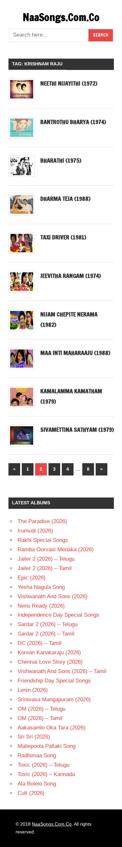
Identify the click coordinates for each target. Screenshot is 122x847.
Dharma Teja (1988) (65, 198)
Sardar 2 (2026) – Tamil (46, 634)
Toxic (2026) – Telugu (43, 765)
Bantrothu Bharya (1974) (73, 122)
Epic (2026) (32, 578)
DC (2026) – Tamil (39, 643)
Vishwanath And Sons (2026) (53, 596)
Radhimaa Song (37, 755)
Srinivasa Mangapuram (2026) (54, 699)
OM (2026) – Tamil (40, 718)
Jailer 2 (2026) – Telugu (46, 559)
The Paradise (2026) (42, 521)
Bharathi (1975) (60, 160)
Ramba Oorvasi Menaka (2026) (56, 549)
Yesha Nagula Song (41, 587)
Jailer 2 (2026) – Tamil (45, 568)
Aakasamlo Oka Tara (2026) (52, 728)
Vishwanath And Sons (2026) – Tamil (62, 671)
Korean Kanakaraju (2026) (49, 652)
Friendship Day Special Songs (54, 681)
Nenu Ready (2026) (41, 606)
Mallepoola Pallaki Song (46, 746)
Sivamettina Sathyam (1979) (77, 429)
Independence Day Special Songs (58, 615)
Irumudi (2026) (35, 531)
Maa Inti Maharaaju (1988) (75, 353)
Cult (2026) (31, 793)
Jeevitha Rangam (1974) (70, 275)
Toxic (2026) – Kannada (46, 774)
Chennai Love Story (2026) (50, 662)
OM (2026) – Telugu (41, 709)
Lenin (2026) (33, 690)
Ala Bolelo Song (37, 784)
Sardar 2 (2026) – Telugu (47, 624)
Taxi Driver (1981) (63, 237)
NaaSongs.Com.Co (61, 17)
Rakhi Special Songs (43, 540)
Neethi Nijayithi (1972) (68, 83)
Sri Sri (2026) (34, 737)
